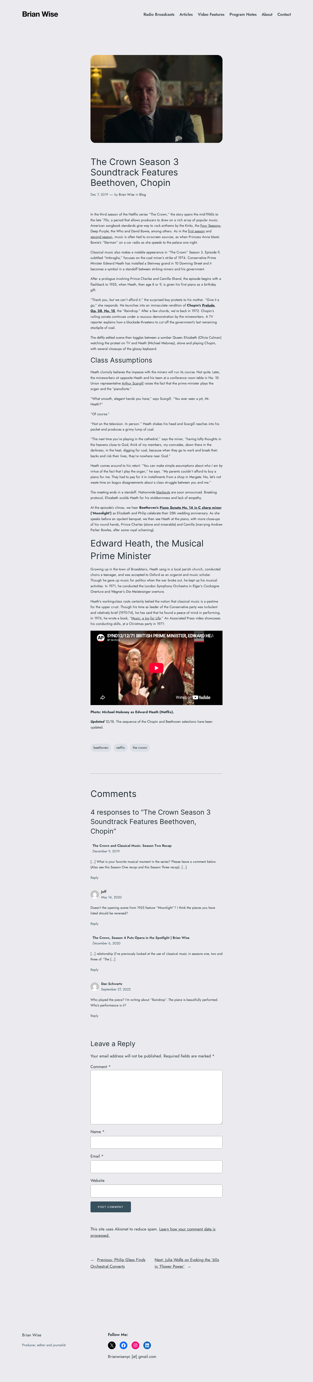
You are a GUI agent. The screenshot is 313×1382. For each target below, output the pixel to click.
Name (97, 1132)
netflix (120, 747)
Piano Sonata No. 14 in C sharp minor (191, 507)
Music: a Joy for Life (146, 618)
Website (97, 1180)
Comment (100, 1067)
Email (96, 1156)
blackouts (163, 492)
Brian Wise (126, 194)
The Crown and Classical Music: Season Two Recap (132, 845)
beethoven (100, 747)
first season (196, 231)
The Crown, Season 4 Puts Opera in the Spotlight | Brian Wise (141, 937)
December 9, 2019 (106, 851)
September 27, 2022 (116, 989)
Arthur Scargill (133, 383)
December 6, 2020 (107, 943)
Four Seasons (210, 225)
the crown (140, 747)
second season (101, 236)
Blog (142, 194)
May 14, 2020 (111, 897)
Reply (94, 877)
